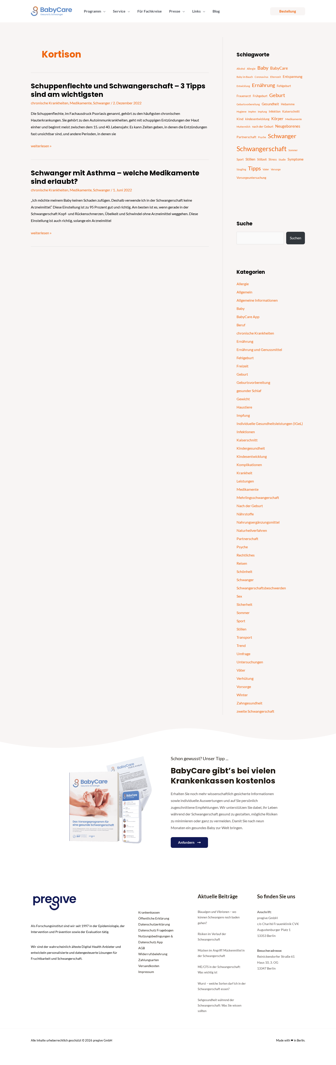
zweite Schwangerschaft (255, 711)
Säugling (241, 169)
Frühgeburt (260, 96)
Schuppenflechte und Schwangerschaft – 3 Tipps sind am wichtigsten (118, 90)
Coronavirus (261, 76)
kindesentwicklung (257, 119)
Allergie (251, 68)
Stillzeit (262, 159)
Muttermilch (243, 126)
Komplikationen (249, 464)
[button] (103, 11)
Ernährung (263, 85)
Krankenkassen (149, 912)
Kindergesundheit (251, 448)
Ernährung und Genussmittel (259, 349)
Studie (282, 159)
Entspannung (292, 76)
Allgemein (244, 292)
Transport (244, 637)
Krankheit (244, 473)
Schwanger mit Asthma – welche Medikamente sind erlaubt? (115, 177)
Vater (266, 169)
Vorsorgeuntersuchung (251, 177)
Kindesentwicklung (252, 456)
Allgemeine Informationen (257, 300)
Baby (262, 68)
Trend (241, 645)
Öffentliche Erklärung (153, 918)
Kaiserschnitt (291, 111)
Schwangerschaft (262, 149)
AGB (141, 948)
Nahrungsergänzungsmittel (258, 522)
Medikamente (81, 103)
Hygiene (241, 111)
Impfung (262, 111)
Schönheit (244, 571)
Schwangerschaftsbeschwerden (261, 588)
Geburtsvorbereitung (248, 104)
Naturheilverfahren (252, 530)
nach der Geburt (262, 126)
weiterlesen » (41, 145)
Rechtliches (246, 555)
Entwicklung (243, 85)
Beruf (241, 325)
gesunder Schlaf (249, 390)
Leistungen (245, 481)
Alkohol (241, 68)
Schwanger (101, 103)
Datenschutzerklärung (154, 924)
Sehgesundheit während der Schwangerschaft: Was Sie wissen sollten (219, 1005)
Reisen (242, 563)
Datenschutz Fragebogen (155, 930)
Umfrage (243, 653)
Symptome (296, 159)
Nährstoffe (245, 514)
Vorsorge (276, 169)
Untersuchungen (250, 662)
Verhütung (245, 678)
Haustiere (244, 407)
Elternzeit (275, 76)
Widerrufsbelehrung (152, 954)
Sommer (293, 150)
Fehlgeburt (284, 86)
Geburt (277, 95)
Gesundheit (270, 104)
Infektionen (246, 432)
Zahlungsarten (148, 960)
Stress (273, 159)
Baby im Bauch (245, 76)
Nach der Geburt (250, 506)
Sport (240, 159)
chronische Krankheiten (49, 103)
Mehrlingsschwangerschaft (258, 497)
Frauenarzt (244, 96)
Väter (241, 670)
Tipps (254, 168)
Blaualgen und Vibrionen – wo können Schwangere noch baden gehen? (219, 917)
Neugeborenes (287, 126)
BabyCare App (248, 316)
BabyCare (279, 68)
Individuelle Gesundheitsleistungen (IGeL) (270, 423)
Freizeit (242, 366)
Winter (242, 695)
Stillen (250, 159)
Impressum (146, 972)
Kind (240, 119)
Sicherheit (244, 604)
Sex (239, 596)
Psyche (262, 137)
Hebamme (288, 104)
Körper (277, 118)
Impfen (252, 111)
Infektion (274, 111)
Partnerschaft (246, 137)
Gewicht (243, 399)
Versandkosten (148, 966)
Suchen (295, 238)
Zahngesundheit (249, 703)
